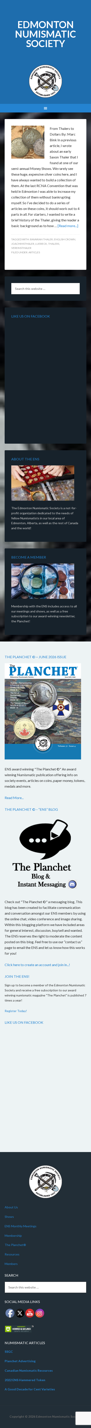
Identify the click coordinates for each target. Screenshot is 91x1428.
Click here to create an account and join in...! (37, 965)
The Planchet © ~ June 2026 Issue (35, 657)
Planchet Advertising (20, 1361)
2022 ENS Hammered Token (25, 1380)
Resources (12, 1254)
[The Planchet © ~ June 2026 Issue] (43, 712)
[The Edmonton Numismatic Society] (42, 483)
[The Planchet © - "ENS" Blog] (43, 855)
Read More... (14, 798)
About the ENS (25, 459)
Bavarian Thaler (41, 239)
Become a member (28, 557)
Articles (34, 252)
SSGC (9, 1351)
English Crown (64, 239)
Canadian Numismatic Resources (29, 1370)
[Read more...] (68, 226)
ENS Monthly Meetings (20, 1226)
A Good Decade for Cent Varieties (30, 1389)
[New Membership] (42, 582)
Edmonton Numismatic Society (45, 34)
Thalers (53, 243)
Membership (13, 1235)
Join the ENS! (17, 976)
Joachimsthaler (22, 243)
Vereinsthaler (21, 248)
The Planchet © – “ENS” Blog (31, 809)
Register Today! (16, 1011)
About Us (11, 1207)
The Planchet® (15, 1245)
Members (11, 1264)
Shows (9, 1216)
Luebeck (41, 243)
